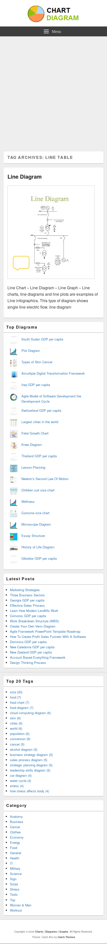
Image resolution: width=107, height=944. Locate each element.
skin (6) (15, 718)
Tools (14, 894)
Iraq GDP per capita (35, 384)
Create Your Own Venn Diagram (32, 626)
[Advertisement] (53, 92)
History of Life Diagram (37, 547)
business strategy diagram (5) (31, 754)
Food (13, 847)
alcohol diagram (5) (23, 749)
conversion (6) (20, 738)
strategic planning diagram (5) (31, 765)
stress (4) (17, 785)
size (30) (16, 692)
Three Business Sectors (27, 595)
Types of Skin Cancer (37, 362)
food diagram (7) (21, 707)
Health (14, 858)
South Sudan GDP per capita (42, 339)
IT (11, 863)
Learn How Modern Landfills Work (34, 610)
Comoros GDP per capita (28, 615)
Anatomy (16, 816)
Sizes (14, 884)
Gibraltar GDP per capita (39, 558)
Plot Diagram (30, 350)
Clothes (15, 832)
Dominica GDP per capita (28, 641)
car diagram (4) (21, 775)
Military (15, 868)
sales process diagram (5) (28, 759)
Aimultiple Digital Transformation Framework (53, 373)
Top (12, 899)
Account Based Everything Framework (37, 657)
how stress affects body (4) (29, 791)
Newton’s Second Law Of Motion (44, 478)
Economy (17, 837)
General (15, 852)
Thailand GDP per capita (39, 456)
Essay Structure (33, 535)
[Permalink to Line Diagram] (51, 281)
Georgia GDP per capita (27, 600)
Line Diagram (24, 176)
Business (16, 821)
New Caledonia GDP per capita (32, 647)
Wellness (28, 501)
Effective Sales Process (27, 605)
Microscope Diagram (36, 524)
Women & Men (20, 905)
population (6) (19, 733)
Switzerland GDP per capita (41, 410)
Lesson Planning (33, 467)
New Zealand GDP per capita (31, 652)
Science (16, 873)
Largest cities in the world (39, 421)
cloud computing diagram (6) (30, 712)
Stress (14, 889)
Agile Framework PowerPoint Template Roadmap (45, 631)
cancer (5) (17, 744)
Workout (16, 910)
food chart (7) (19, 702)
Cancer (15, 826)
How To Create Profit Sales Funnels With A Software (48, 636)
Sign (13, 878)
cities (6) (16, 723)
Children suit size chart (37, 490)
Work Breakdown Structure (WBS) (34, 621)
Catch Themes (66, 937)
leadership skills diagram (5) (30, 770)
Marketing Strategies (25, 589)
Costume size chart (35, 512)
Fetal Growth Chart (35, 433)
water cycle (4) (20, 780)
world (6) (16, 728)
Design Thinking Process (28, 662)
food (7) (15, 697)
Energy (15, 842)
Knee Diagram (31, 444)
